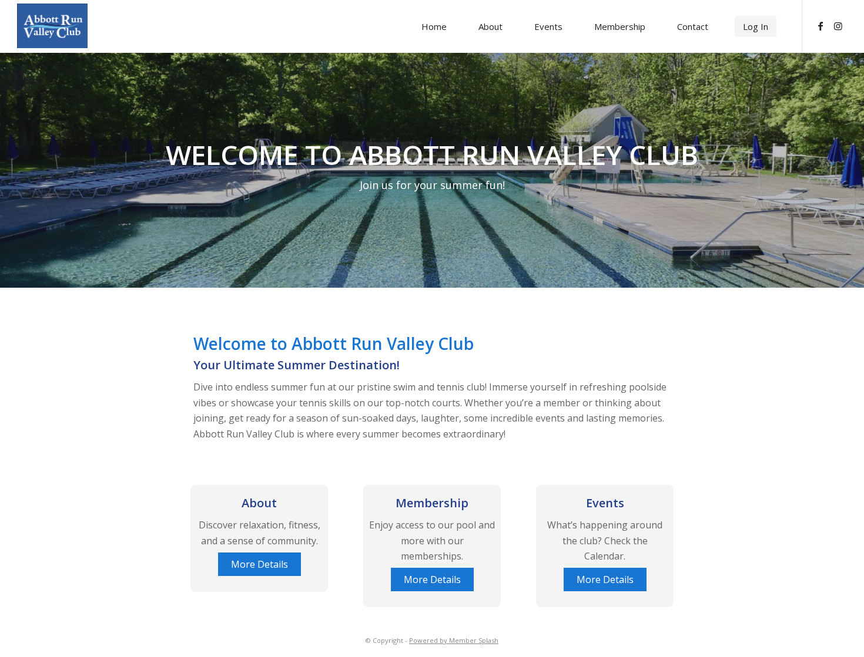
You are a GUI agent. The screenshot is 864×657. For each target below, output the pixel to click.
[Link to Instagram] (838, 26)
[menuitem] (434, 26)
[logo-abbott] (76, 26)
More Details (259, 564)
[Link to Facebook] (820, 26)
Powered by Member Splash (453, 640)
